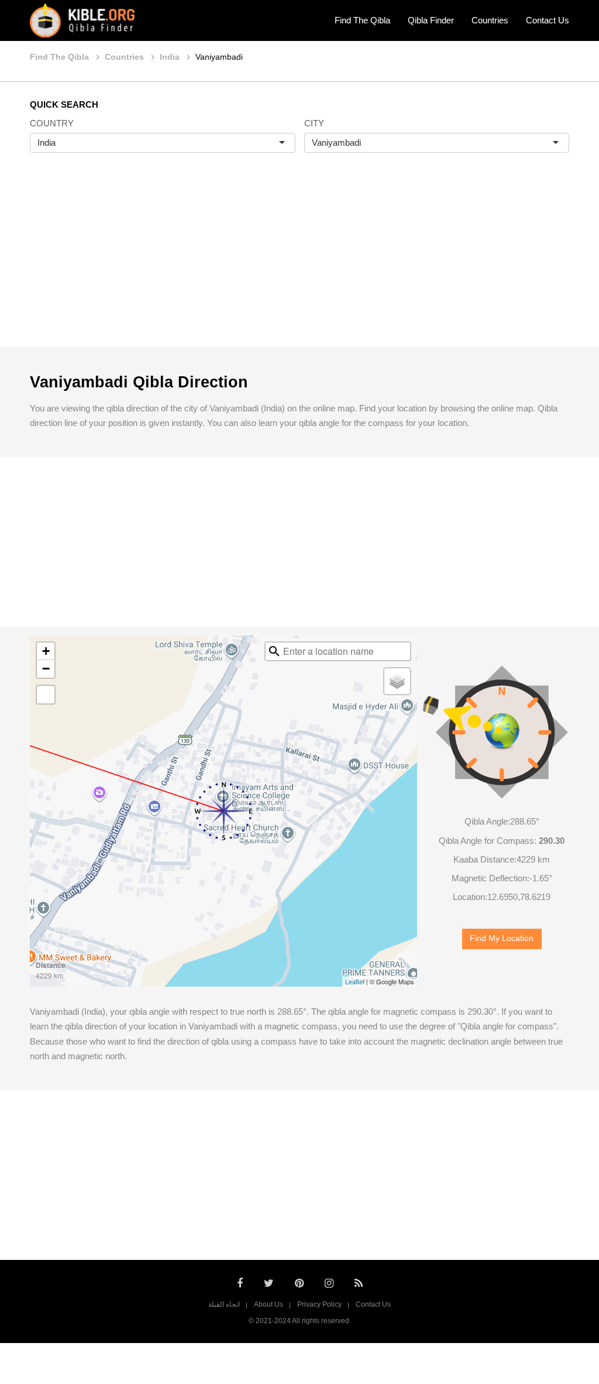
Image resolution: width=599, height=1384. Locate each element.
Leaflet (354, 981)
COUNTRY (52, 123)
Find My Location (501, 938)
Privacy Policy (319, 1304)
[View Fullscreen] (45, 694)
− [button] (46, 668)
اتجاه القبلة (224, 1304)
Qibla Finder (431, 20)
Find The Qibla (362, 20)
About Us (268, 1304)
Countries (489, 20)
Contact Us (547, 20)
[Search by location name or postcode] (274, 651)
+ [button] (46, 651)
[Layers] (397, 681)
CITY (314, 123)
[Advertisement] (299, 262)
